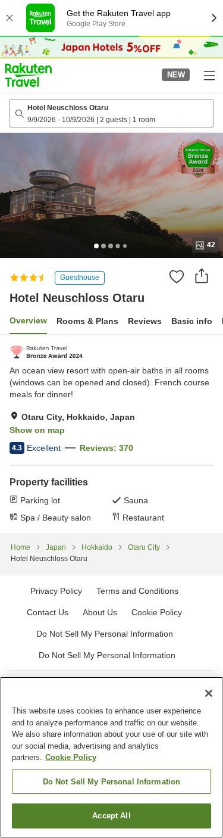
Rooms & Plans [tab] (87, 321)
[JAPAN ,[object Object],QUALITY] (46, 352)
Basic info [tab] (191, 321)
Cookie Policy (70, 757)
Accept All (111, 815)
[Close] (209, 693)
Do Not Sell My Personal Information (107, 655)
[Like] (176, 276)
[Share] (201, 276)
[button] (28, 75)
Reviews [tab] (145, 321)
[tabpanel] (111, 433)
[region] (111, 757)
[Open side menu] (208, 75)
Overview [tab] (28, 320)
